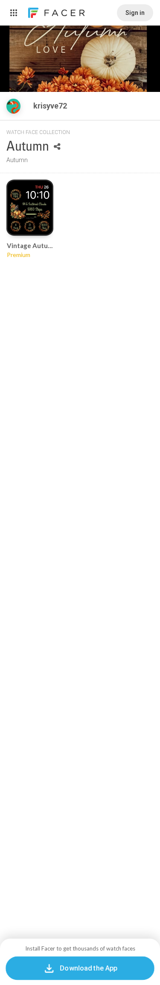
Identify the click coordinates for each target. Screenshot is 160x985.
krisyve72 (51, 105)
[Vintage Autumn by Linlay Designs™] (30, 207)
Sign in (135, 12)
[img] (13, 106)
